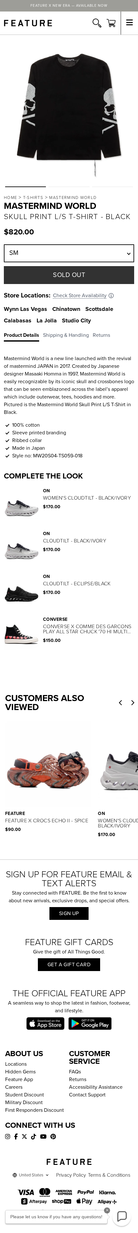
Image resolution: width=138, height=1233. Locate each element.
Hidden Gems (20, 1072)
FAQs (75, 1072)
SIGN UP (69, 913)
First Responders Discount (34, 1110)
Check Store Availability (80, 295)
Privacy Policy (71, 1175)
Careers (13, 1087)
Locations (16, 1064)
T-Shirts (33, 197)
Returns (77, 1079)
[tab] (23, 336)
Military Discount (24, 1102)
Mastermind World (73, 197)
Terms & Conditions (109, 1175)
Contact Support (87, 1095)
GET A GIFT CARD (69, 964)
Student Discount (24, 1095)
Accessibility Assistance (96, 1087)
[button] (25, 186)
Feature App (19, 1079)
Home (10, 197)
